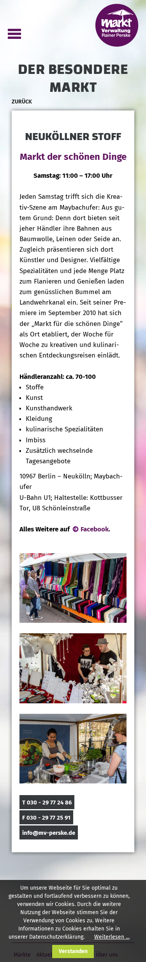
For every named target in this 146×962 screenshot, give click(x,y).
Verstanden (73, 951)
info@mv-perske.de (48, 832)
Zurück (22, 101)
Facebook (95, 529)
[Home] (116, 25)
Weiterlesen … (112, 937)
